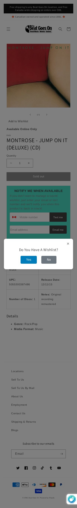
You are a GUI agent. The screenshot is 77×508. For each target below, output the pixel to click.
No (49, 259)
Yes (28, 259)
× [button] (68, 244)
